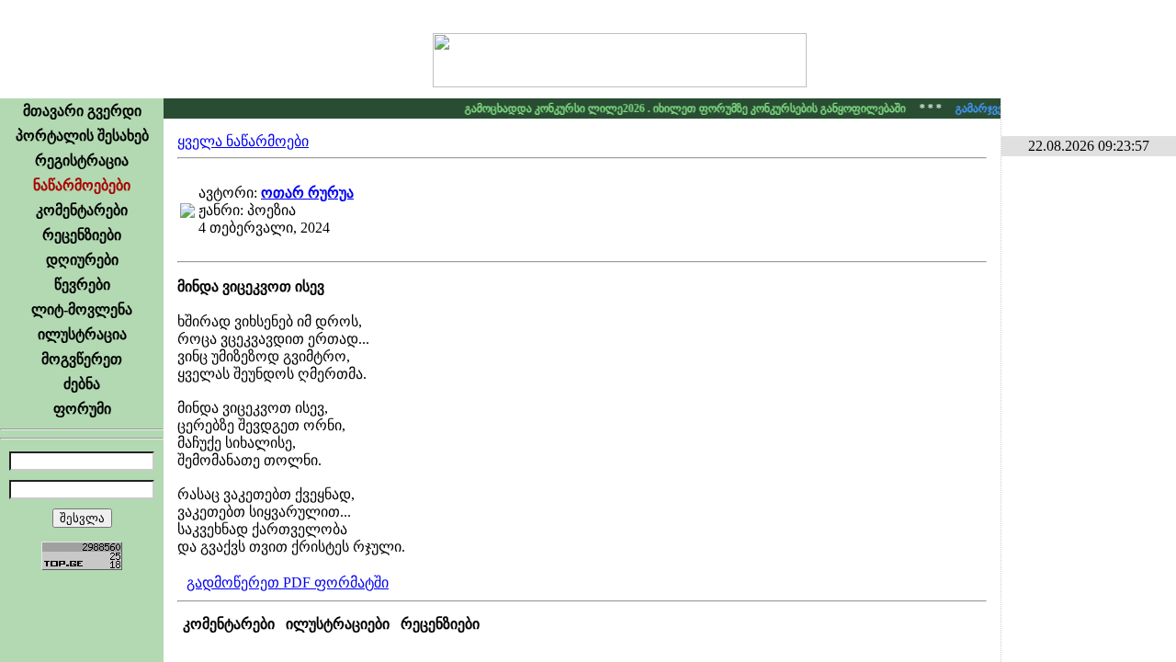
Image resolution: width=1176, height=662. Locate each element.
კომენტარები (82, 210)
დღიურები (82, 260)
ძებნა (81, 384)
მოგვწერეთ (81, 359)
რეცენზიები (81, 235)
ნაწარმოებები (81, 185)
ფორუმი (82, 409)
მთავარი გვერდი (82, 111)
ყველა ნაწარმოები (243, 141)
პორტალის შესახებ (82, 135)
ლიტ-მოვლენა (81, 309)
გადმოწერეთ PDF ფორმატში (288, 582)
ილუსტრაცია (82, 334)
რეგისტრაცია (82, 160)
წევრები (82, 284)
